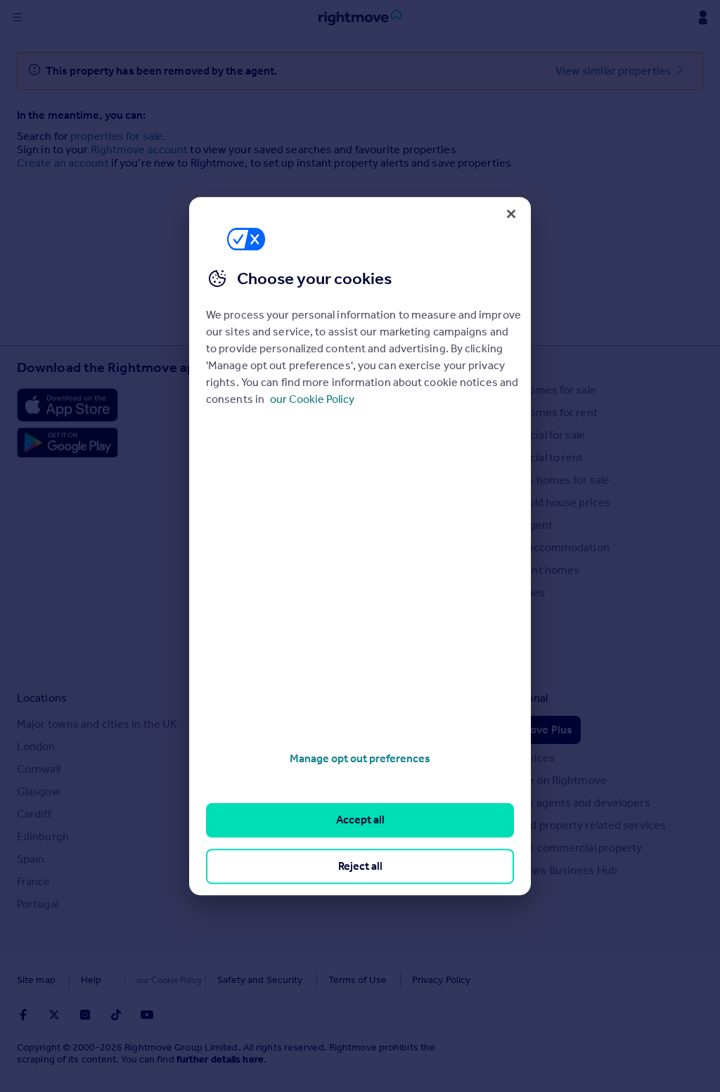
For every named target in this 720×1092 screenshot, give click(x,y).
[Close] (511, 213)
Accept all (360, 820)
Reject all (360, 866)
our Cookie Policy (312, 399)
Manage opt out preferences (360, 758)
